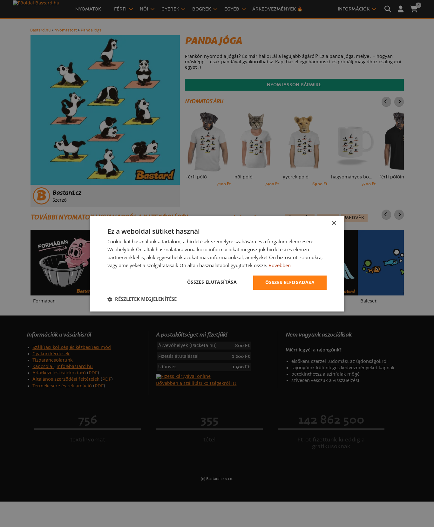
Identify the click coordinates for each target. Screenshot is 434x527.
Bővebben (279, 265)
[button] (142, 299)
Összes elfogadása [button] (290, 282)
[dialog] (217, 263)
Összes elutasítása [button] (212, 282)
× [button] (333, 223)
